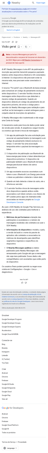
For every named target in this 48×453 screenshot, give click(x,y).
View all (4, 399)
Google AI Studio (8, 384)
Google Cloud (7, 392)
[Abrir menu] (3, 3)
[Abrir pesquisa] (33, 2)
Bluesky (5, 348)
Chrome (5, 377)
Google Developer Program (12, 319)
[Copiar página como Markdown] (26, 47)
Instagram (5, 352)
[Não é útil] (16, 42)
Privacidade (22, 442)
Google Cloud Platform (10, 425)
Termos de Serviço (9, 442)
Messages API (35, 37)
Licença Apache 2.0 (18, 299)
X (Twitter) (6, 359)
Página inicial (6, 37)
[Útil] (13, 42)
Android (5, 373)
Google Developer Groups (11, 323)
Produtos (17, 37)
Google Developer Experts (11, 327)
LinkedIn (5, 355)
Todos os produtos (8, 432)
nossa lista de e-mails (19, 9)
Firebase (5, 380)
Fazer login (40, 3)
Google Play (6, 395)
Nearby (16, 2)
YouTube (5, 363)
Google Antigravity (8, 388)
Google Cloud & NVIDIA (10, 334)
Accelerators (6, 330)
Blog (3, 344)
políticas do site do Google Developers (17, 301)
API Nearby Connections (31, 60)
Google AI (5, 429)
